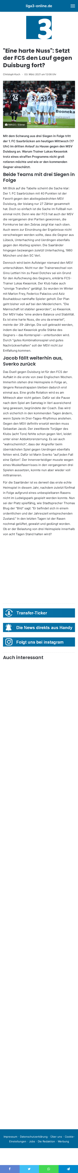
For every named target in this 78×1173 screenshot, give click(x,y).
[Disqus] (39, 1070)
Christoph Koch (11, 74)
